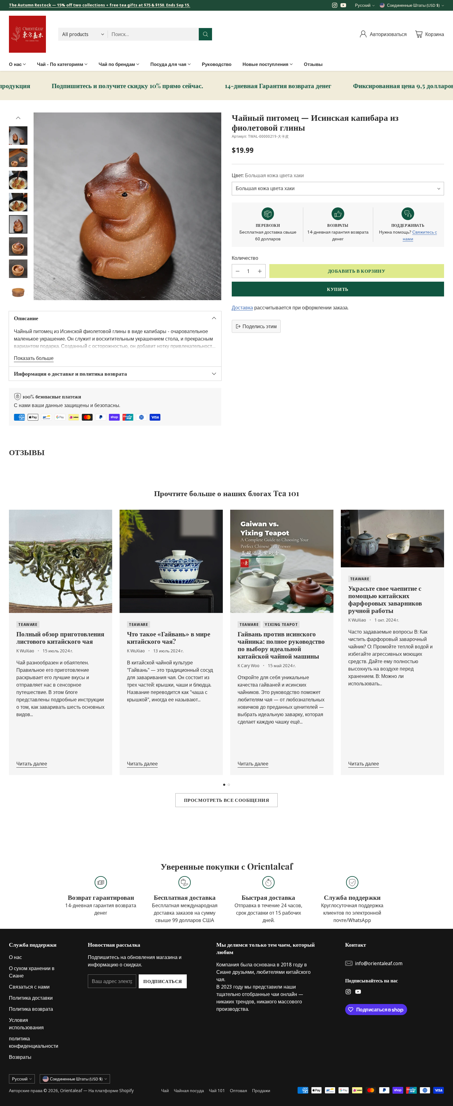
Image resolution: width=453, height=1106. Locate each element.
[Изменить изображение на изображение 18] (18, 180)
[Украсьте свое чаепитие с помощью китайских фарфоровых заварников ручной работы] (392, 538)
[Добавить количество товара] (259, 271)
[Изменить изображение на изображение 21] (18, 246)
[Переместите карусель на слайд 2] (229, 785)
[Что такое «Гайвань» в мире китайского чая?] (171, 561)
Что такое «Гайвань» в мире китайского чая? (168, 637)
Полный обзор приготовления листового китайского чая (60, 637)
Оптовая (238, 1090)
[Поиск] (205, 34)
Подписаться (162, 981)
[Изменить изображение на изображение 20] (18, 224)
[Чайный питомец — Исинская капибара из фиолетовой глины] (127, 206)
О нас (15, 957)
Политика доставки (31, 997)
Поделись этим (260, 326)
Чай (165, 1090)
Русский (362, 5)
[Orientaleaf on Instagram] (335, 6)
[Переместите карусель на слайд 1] (224, 785)
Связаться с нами (29, 986)
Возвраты (20, 1057)
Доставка (242, 307)
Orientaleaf (71, 1090)
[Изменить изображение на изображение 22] (18, 268)
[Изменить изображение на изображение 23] (18, 291)
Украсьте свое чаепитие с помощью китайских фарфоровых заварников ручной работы (385, 599)
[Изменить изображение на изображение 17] (18, 158)
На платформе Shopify (111, 1090)
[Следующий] (442, 642)
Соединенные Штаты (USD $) (413, 5)
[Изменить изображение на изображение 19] (18, 202)
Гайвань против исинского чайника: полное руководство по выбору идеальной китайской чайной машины (281, 644)
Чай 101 (217, 1090)
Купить (338, 289)
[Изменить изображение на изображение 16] (18, 135)
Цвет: (268, 175)
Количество (245, 258)
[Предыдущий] (11, 642)
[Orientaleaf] (27, 34)
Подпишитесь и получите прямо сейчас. (85, 85)
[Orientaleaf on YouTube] (343, 6)
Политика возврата (31, 1009)
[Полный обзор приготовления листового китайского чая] (60, 561)
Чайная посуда (189, 1090)
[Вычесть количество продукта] (237, 271)
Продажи (261, 1090)
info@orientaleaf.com (378, 963)
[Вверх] (18, 118)
